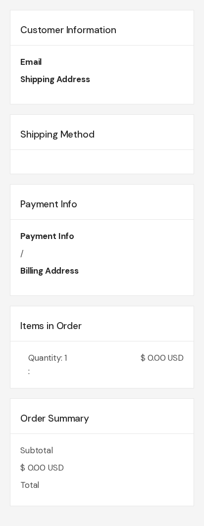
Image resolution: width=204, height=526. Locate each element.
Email (31, 61)
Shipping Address (55, 79)
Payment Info (47, 236)
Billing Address (49, 270)
